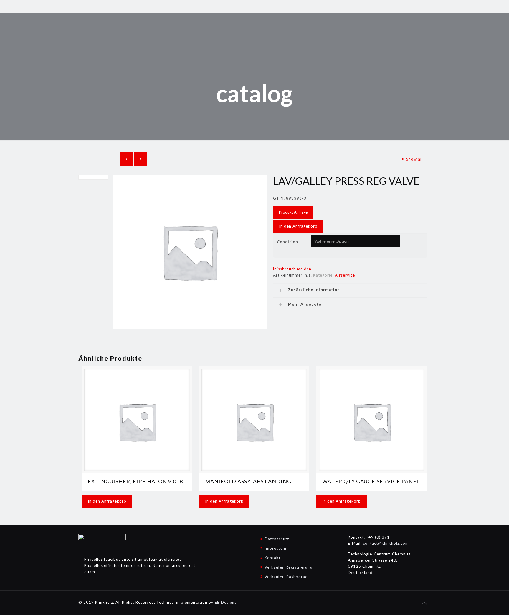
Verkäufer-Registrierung (288, 567)
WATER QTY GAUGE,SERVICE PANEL (371, 481)
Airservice (345, 275)
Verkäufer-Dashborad (286, 576)
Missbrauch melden (292, 268)
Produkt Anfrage (293, 212)
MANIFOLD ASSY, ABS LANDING (248, 481)
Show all (414, 159)
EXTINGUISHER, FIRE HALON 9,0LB (135, 481)
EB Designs (226, 602)
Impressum (275, 548)
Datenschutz (277, 539)
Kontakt (272, 557)
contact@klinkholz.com (386, 543)
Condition (287, 241)
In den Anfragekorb (298, 226)
